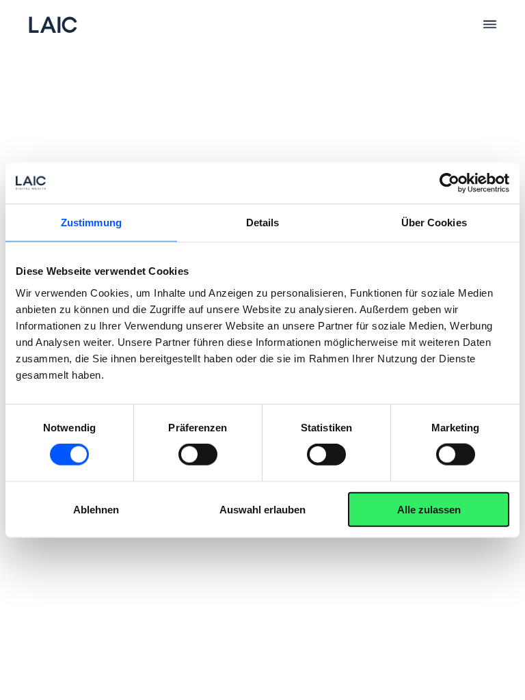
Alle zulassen (429, 509)
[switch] (197, 455)
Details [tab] (263, 222)
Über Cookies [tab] (434, 222)
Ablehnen (96, 509)
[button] (489, 24)
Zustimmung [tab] (91, 222)
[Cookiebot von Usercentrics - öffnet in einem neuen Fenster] (449, 183)
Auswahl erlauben (262, 509)
